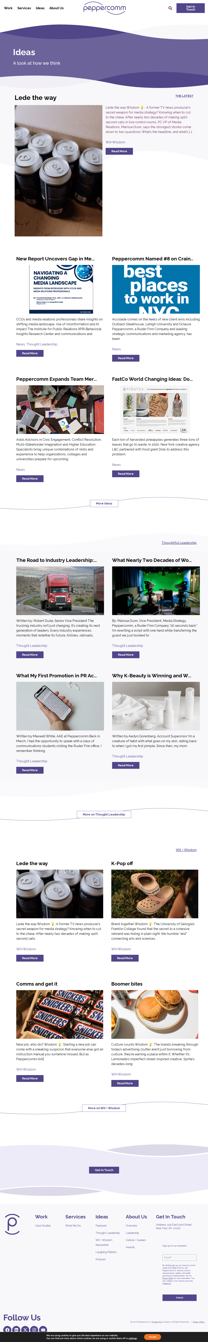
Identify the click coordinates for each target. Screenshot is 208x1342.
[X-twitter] (25, 1330)
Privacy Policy (199, 1322)
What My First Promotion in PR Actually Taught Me (74, 675)
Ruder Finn (157, 1322)
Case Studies (43, 1225)
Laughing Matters (106, 1252)
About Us (56, 8)
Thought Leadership (41, 344)
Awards (130, 1247)
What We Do (73, 1225)
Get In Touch (170, 1217)
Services (24, 8)
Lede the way (36, 97)
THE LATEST (184, 96)
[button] (170, 8)
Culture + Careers (136, 1240)
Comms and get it (36, 984)
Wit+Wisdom (115, 142)
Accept (152, 1336)
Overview (131, 1225)
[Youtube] (43, 1330)
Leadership (132, 1232)
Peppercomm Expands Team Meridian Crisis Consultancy (83, 379)
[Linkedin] (16, 1330)
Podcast (101, 1259)
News (20, 344)
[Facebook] (7, 1330)
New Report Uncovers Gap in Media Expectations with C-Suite (88, 259)
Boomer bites (127, 984)
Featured (101, 1225)
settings (133, 1338)
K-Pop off (122, 863)
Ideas (40, 8)
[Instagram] (34, 1330)
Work (8, 8)
